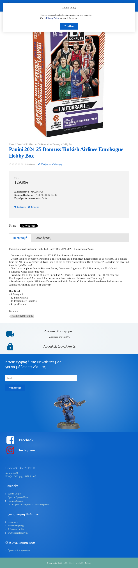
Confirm (69, 26)
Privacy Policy (52, 18)
